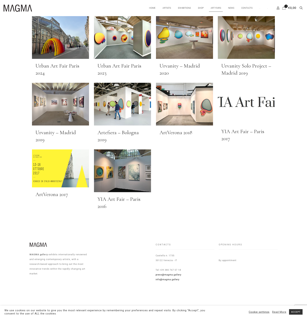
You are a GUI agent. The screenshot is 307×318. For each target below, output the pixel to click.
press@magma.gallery (168, 275)
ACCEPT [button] (295, 312)
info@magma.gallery (167, 279)
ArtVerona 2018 (176, 132)
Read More (279, 312)
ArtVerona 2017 (52, 194)
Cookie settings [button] (259, 312)
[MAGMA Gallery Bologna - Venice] (18, 8)
